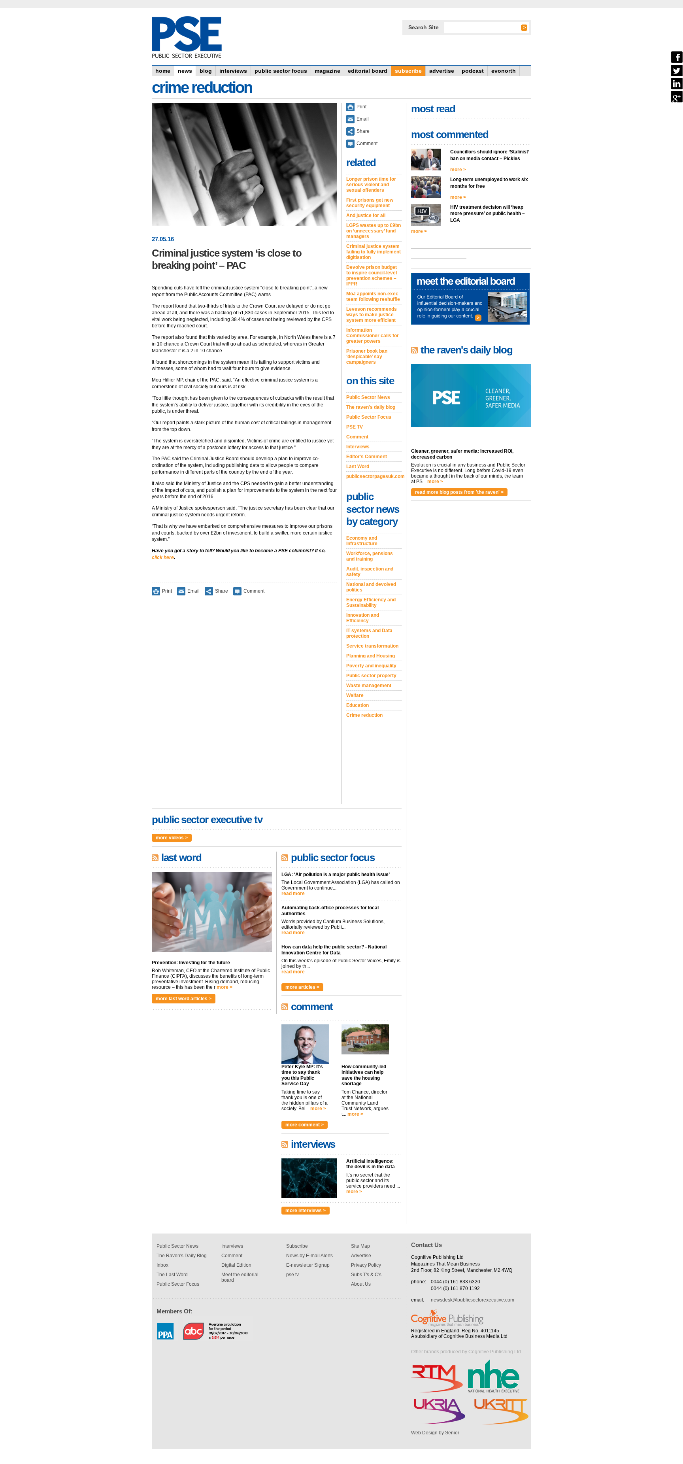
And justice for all (365, 215)
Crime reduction (364, 715)
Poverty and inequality (371, 666)
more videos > (172, 838)
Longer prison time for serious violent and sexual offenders (371, 184)
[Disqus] (244, 705)
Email (193, 590)
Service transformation (372, 646)
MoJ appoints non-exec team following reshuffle (373, 296)
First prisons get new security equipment (369, 202)
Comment (253, 590)
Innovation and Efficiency (362, 617)
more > (224, 987)
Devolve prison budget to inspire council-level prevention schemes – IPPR (371, 275)
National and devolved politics (371, 587)
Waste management (368, 685)
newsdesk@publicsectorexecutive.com (472, 1300)
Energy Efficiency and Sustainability (371, 602)
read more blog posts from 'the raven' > (459, 492)
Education (357, 705)
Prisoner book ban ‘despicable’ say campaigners (366, 356)
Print (167, 590)
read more (293, 893)
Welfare (355, 695)
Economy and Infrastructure (361, 540)
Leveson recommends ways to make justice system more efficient (371, 314)
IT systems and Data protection (369, 633)
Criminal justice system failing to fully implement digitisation (373, 252)
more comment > (304, 1125)
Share (221, 590)
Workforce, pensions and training (369, 556)
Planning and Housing (370, 656)
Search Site (423, 27)
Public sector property (371, 675)
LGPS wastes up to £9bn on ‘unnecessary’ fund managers (373, 231)
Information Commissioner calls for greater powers (372, 335)
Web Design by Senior (435, 1433)
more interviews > (305, 1210)
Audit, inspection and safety (369, 571)
